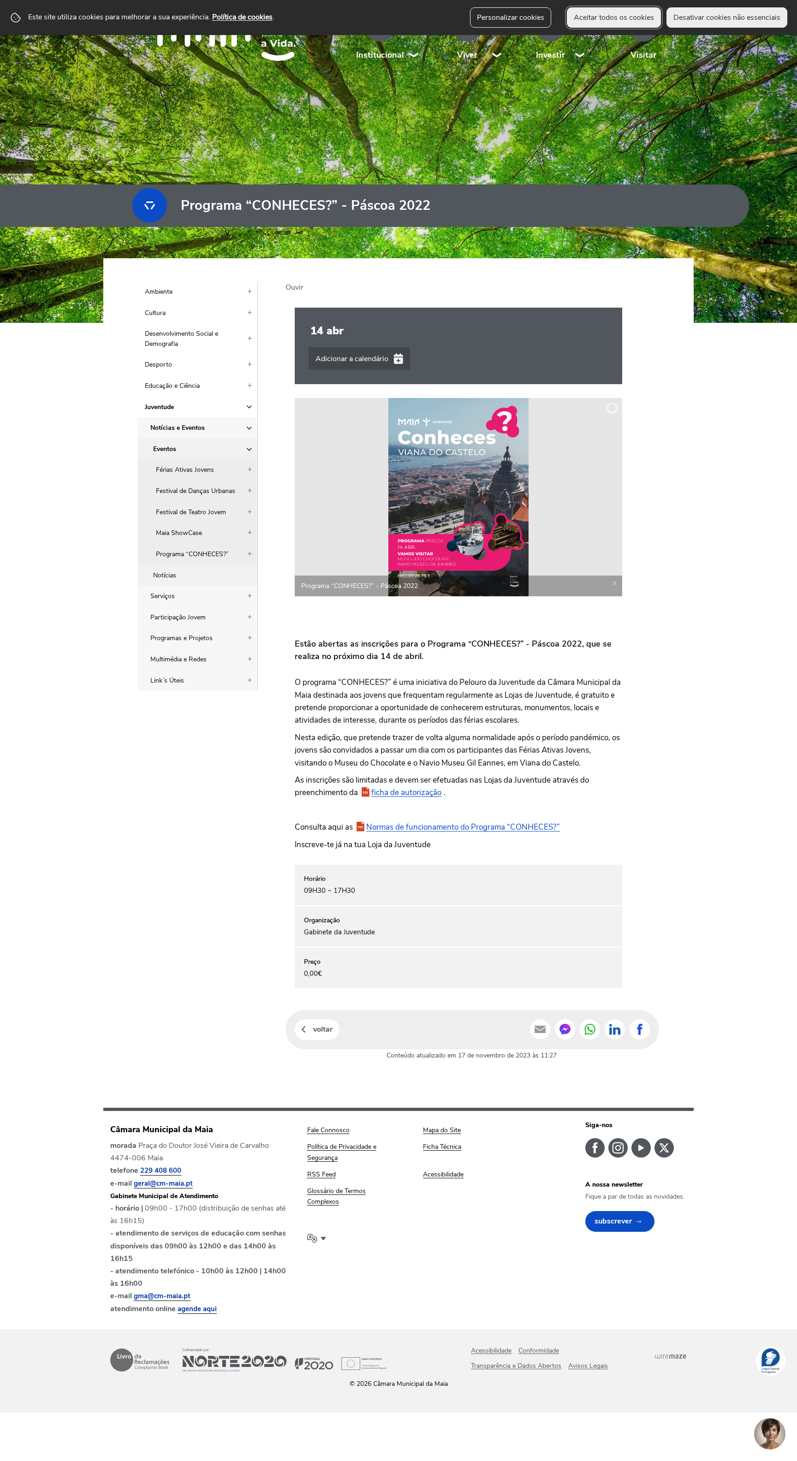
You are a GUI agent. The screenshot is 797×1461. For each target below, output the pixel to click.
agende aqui (197, 1308)
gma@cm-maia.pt (162, 1296)
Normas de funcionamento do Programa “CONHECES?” (463, 827)
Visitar (643, 54)
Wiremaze (670, 1355)
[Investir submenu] (580, 36)
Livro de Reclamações (139, 1360)
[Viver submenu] (497, 36)
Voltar (323, 1029)
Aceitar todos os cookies (614, 17)
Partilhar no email (540, 1029)
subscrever (613, 1221)
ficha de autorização (406, 792)
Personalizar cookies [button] (510, 17)
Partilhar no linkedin (615, 1029)
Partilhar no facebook (640, 1029)
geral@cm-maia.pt (163, 1183)
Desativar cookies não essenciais (726, 17)
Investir (550, 54)
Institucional (380, 54)
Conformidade (538, 1350)
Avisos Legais (588, 1365)
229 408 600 (160, 1170)
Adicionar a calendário (351, 359)
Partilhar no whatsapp (590, 1029)
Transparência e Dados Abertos (516, 1365)
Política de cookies (242, 17)
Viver (467, 54)
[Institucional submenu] (414, 36)
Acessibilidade (491, 1350)
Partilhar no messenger (565, 1029)
